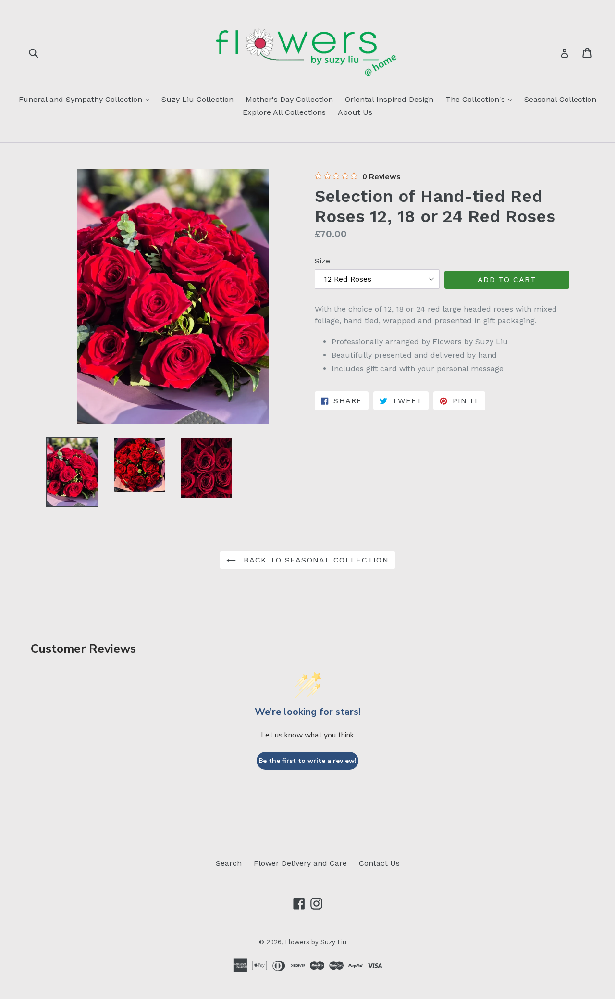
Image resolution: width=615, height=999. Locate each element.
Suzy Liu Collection (197, 99)
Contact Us (379, 863)
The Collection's (481, 99)
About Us (355, 112)
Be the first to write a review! (307, 760)
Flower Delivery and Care (300, 863)
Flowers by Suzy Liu (315, 942)
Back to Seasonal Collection (315, 559)
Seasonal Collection (560, 99)
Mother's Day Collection (289, 99)
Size (322, 260)
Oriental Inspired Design (389, 99)
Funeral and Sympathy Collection (86, 99)
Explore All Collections (284, 112)
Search (229, 863)
